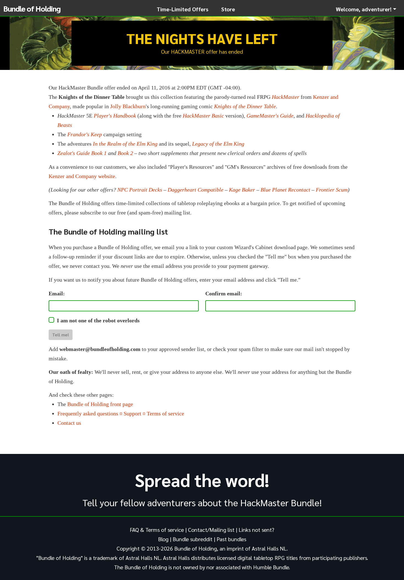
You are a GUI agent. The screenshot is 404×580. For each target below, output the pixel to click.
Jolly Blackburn (128, 106)
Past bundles (231, 539)
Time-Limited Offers (182, 9)
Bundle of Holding (31, 8)
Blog (163, 539)
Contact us (69, 423)
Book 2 (125, 153)
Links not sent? (256, 529)
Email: (57, 293)
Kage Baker (242, 190)
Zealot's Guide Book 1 (82, 153)
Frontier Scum (332, 190)
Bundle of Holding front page (100, 404)
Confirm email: (223, 293)
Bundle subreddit (192, 539)
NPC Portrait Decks (139, 190)
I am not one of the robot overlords (98, 320)
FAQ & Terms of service (157, 529)
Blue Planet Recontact (285, 190)
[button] (366, 9)
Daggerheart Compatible (195, 190)
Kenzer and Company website (82, 176)
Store (228, 9)
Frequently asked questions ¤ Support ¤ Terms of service (120, 413)
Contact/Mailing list (211, 529)
